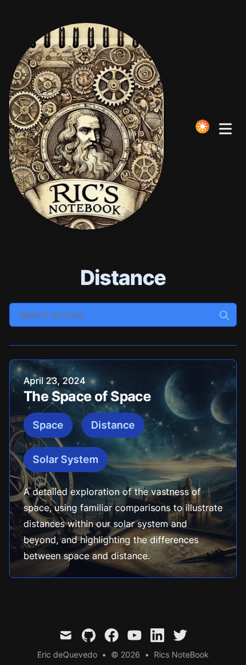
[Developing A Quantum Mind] (89, 126)
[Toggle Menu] (225, 126)
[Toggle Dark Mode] (202, 126)
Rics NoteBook (181, 654)
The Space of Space (86, 396)
